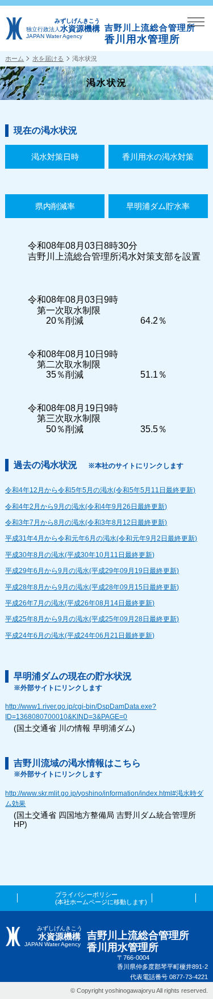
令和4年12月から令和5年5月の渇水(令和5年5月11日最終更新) (100, 490)
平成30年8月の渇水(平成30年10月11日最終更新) (79, 555)
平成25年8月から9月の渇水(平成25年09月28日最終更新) (92, 619)
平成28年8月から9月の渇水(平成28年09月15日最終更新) (92, 587)
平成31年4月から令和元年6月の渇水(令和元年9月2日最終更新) (101, 538)
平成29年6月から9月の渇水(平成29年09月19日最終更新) (92, 571)
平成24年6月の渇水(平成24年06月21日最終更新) (79, 635)
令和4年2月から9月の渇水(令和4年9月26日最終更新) (86, 507)
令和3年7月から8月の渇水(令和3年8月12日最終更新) (86, 522)
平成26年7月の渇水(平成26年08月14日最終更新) (79, 603)
